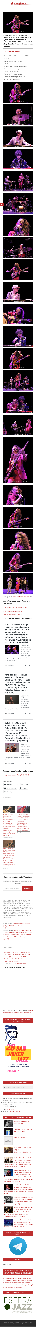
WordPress (22, 1324)
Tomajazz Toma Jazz (15, 1111)
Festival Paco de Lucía (16, 909)
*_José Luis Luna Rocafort (18, 902)
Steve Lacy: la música (20, 1137)
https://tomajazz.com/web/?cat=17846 (16, 775)
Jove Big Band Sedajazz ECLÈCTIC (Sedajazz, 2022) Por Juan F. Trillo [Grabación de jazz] (18, 926)
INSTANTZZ (6, 902)
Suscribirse (27, 888)
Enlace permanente (20, 963)
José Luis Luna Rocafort (20, 597)
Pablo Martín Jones (17, 912)
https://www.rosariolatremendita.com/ (15, 607)
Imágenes (6, 905)
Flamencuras (7, 903)
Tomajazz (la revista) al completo (21, 905)
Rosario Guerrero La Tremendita (20, 914)
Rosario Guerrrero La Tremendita (14, 915)
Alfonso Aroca (18, 907)
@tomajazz (10, 1109)
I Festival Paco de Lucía (12, 51)
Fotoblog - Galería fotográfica (22, 903)
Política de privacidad (9, 1322)
